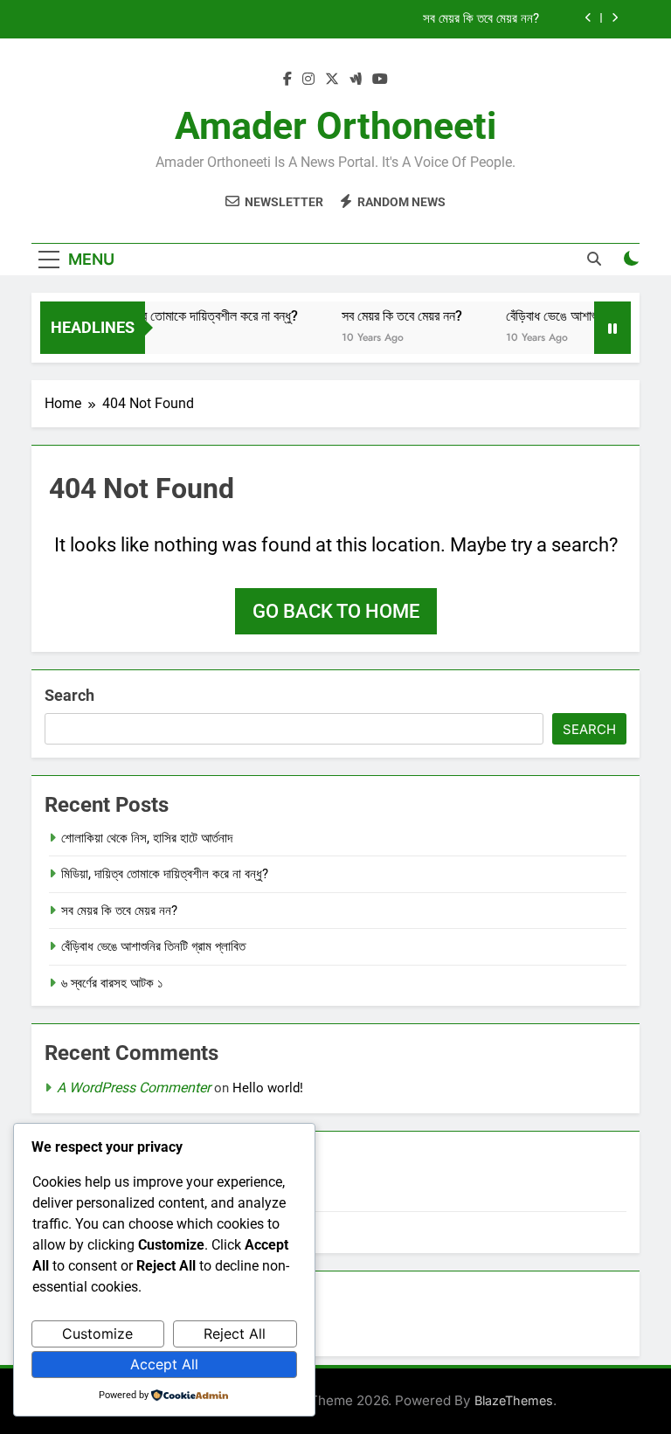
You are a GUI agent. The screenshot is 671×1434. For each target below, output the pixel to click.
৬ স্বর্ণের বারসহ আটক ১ (112, 983)
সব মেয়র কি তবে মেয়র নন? (481, 19)
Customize (97, 1333)
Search (69, 695)
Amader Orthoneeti (335, 126)
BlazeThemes (513, 1400)
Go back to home (335, 611)
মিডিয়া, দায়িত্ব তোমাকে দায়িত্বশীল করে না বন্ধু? (180, 316)
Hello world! (267, 1088)
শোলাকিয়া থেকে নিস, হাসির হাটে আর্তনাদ (146, 838)
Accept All (164, 1364)
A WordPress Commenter (134, 1087)
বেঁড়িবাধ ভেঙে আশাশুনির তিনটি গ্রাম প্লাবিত (153, 946)
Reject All (235, 1333)
